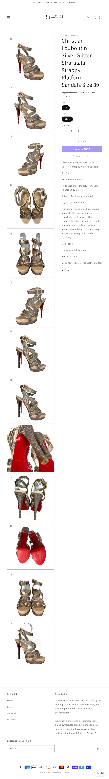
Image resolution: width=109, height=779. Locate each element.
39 (66, 108)
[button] (8, 17)
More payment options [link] (82, 156)
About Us (11, 719)
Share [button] (67, 270)
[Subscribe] (51, 748)
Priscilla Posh (50, 772)
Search (10, 700)
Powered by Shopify (62, 772)
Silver (67, 119)
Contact (10, 707)
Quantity (65, 125)
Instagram (11, 713)
